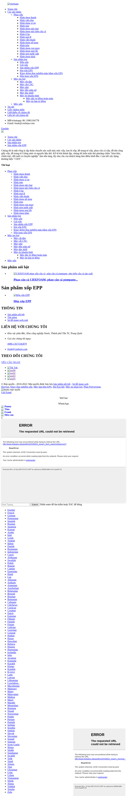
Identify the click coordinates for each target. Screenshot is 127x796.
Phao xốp (18, 14)
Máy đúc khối (26, 93)
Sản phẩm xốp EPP (29, 67)
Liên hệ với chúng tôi (17, 115)
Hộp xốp (24, 62)
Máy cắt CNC (27, 84)
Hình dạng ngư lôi (29, 51)
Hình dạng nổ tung (29, 42)
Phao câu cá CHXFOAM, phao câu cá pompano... (46, 279)
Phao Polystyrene (92, 387)
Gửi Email (6, 392)
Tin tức (10, 106)
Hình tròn (24, 45)
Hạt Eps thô (58, 387)
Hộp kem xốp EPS (29, 76)
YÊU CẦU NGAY (10, 362)
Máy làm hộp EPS (43, 387)
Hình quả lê (25, 37)
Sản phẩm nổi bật (15, 314)
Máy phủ (24, 87)
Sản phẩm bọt (20, 59)
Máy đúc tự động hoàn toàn (39, 98)
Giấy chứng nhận (15, 109)
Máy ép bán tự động (36, 101)
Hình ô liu (25, 34)
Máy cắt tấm (26, 81)
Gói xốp (24, 65)
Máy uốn (18, 104)
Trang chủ (12, 9)
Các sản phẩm (14, 12)
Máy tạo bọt (19, 79)
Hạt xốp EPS (26, 70)
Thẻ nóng (12, 317)
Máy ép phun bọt (74, 387)
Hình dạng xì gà (28, 23)
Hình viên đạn (27, 20)
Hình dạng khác (27, 56)
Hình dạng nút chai (29, 28)
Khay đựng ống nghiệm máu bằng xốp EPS (41, 73)
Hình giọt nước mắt (29, 53)
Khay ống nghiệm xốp (21, 387)
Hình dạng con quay (30, 48)
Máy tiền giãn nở (28, 90)
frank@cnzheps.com (17, 349)
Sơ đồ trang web (80, 384)
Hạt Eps (5, 387)
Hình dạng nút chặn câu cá (33, 31)
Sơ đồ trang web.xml (17, 320)
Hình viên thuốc (28, 39)
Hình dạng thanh (28, 17)
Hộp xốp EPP (22, 301)
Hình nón (24, 26)
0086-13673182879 (17, 344)
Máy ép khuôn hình (29, 95)
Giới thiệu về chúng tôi (18, 112)
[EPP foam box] (22, 295)
